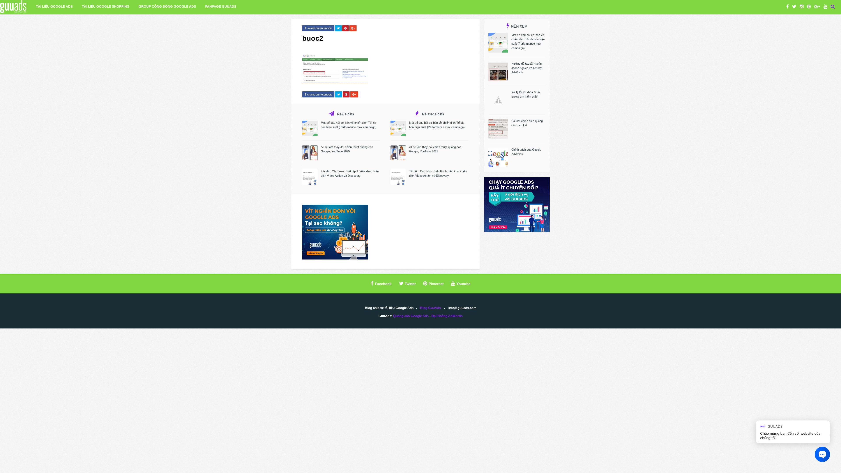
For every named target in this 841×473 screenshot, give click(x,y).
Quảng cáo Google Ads (411, 316)
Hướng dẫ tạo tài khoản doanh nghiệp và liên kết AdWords (526, 68)
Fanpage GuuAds (220, 6)
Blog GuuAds (430, 308)
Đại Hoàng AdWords (447, 316)
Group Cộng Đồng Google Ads (167, 6)
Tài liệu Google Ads (54, 6)
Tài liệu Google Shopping (105, 6)
